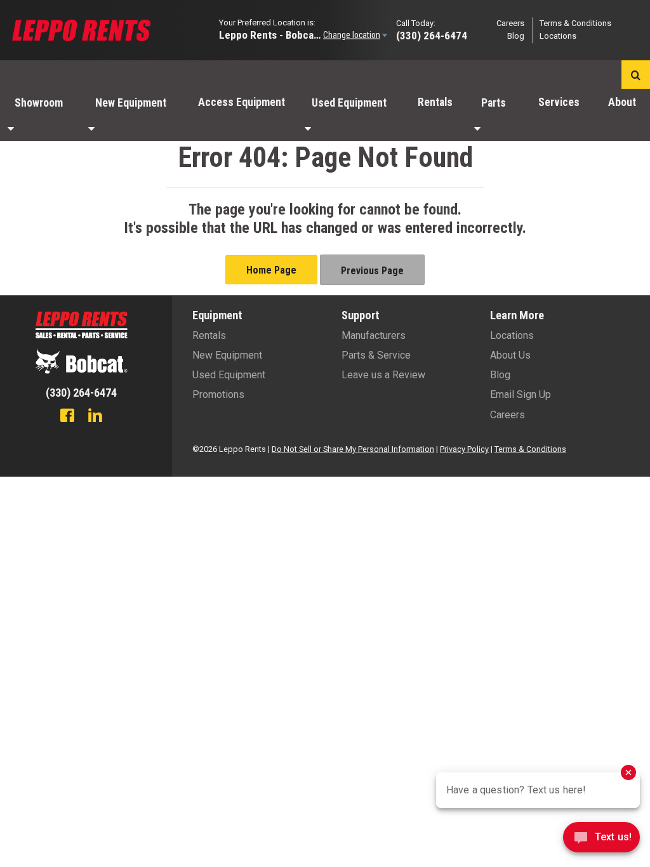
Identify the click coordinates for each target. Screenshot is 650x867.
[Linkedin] (95, 417)
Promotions (218, 394)
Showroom (39, 102)
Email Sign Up (520, 394)
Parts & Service (376, 355)
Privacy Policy (464, 449)
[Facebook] (67, 417)
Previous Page (372, 271)
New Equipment (130, 102)
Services (559, 102)
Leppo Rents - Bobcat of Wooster (270, 34)
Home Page (271, 270)
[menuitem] (40, 115)
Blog (515, 36)
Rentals (435, 102)
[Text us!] (601, 840)
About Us (510, 355)
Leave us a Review (383, 375)
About (622, 102)
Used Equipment (349, 102)
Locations (558, 36)
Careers (510, 23)
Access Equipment (241, 102)
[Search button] (635, 74)
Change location (351, 35)
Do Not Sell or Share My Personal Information (353, 449)
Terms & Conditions (575, 23)
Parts (493, 102)
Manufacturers (374, 335)
